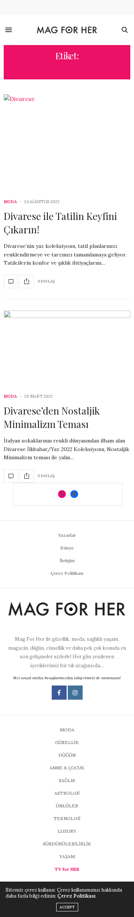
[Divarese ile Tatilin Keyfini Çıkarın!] (67, 142)
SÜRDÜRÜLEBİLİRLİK (67, 844)
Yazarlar (67, 535)
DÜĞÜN (67, 755)
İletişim (67, 560)
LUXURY (67, 831)
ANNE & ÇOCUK (67, 768)
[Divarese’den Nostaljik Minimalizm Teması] (67, 348)
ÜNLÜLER (67, 806)
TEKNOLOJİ (67, 818)
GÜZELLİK (67, 742)
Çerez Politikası (67, 573)
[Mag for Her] (67, 30)
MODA (10, 202)
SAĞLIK (67, 780)
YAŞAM (67, 856)
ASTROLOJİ (67, 793)
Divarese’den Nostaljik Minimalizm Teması (52, 417)
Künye (67, 548)
